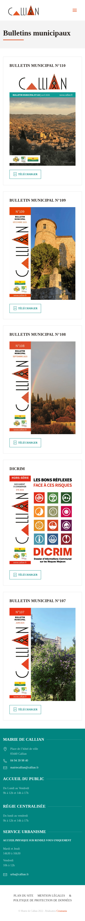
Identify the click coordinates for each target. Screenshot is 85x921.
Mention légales (51, 895)
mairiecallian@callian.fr (24, 767)
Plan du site (23, 895)
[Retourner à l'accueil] (23, 10)
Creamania (62, 911)
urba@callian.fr (19, 874)
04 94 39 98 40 (19, 760)
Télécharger (28, 174)
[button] (74, 10)
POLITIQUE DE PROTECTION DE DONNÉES (42, 900)
